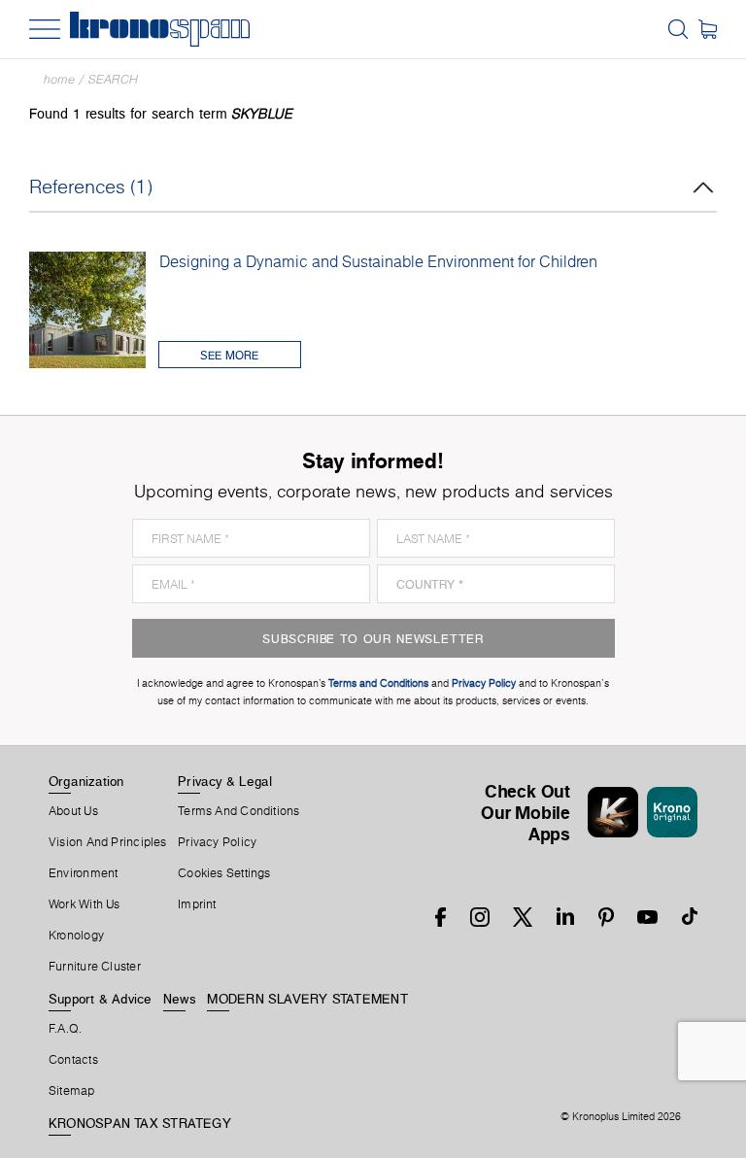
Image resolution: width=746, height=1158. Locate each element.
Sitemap (72, 1091)
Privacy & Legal (225, 781)
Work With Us (84, 904)
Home (59, 79)
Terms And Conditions (238, 811)
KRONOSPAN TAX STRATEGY (140, 1123)
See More (229, 355)
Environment (83, 873)
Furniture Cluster (95, 966)
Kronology (76, 935)
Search (113, 79)
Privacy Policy (217, 842)
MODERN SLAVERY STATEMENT (307, 998)
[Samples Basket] (707, 29)
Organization (86, 781)
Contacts (73, 1060)
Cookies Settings (224, 873)
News (179, 998)
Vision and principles (108, 842)
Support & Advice (101, 998)
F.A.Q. (65, 1029)
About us (73, 811)
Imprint (197, 904)
